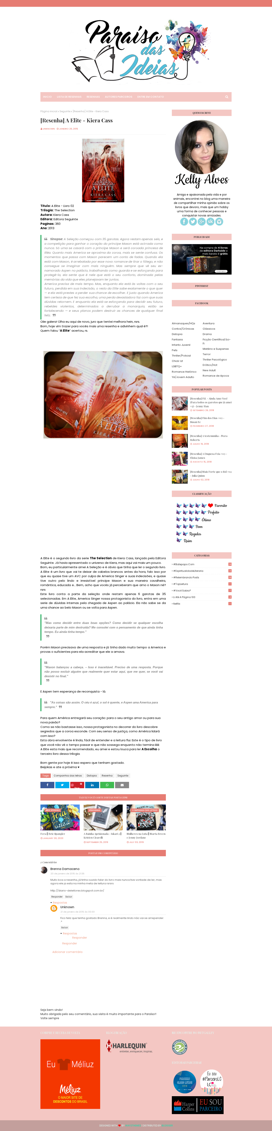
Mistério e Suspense (216, 349)
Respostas (60, 903)
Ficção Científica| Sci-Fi (217, 341)
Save (76, 787)
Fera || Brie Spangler (52, 833)
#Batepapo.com (202, 564)
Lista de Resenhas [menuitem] (69, 97)
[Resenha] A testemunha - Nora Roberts (208, 437)
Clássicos (209, 329)
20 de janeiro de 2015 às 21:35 (67, 873)
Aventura (208, 323)
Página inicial (48, 111)
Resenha (107, 775)
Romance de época (216, 376)
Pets (174, 350)
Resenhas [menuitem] (93, 97)
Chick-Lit (177, 361)
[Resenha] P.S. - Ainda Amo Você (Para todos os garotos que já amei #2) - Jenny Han (211, 402)
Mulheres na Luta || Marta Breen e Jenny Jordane (146, 835)
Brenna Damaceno (64, 869)
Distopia (92, 775)
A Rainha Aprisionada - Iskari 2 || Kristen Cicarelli (102, 835)
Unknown (49, 128)
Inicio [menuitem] (47, 97)
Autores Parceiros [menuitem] (118, 97)
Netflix (201, 603)
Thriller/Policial (181, 356)
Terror (207, 354)
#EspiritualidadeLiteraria (202, 571)
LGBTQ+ (177, 366)
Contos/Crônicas (183, 329)
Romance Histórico (184, 372)
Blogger (167, 1125)
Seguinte (65, 111)
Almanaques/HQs (183, 323)
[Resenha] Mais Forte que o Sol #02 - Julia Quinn (211, 473)
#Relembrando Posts (202, 577)
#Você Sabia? (202, 590)
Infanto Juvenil (181, 345)
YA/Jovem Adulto (183, 377)
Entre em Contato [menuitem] (150, 97)
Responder (57, 896)
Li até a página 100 (202, 597)
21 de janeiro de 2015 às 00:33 (78, 911)
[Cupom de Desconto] (70, 1108)
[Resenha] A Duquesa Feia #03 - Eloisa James (208, 455)
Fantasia (177, 339)
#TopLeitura (201, 584)
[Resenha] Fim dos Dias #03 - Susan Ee (207, 420)
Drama (207, 334)
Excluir (69, 896)
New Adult (209, 370)
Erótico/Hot (210, 365)
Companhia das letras (68, 775)
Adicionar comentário (67, 952)
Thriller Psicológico (215, 359)
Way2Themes (133, 1125)
